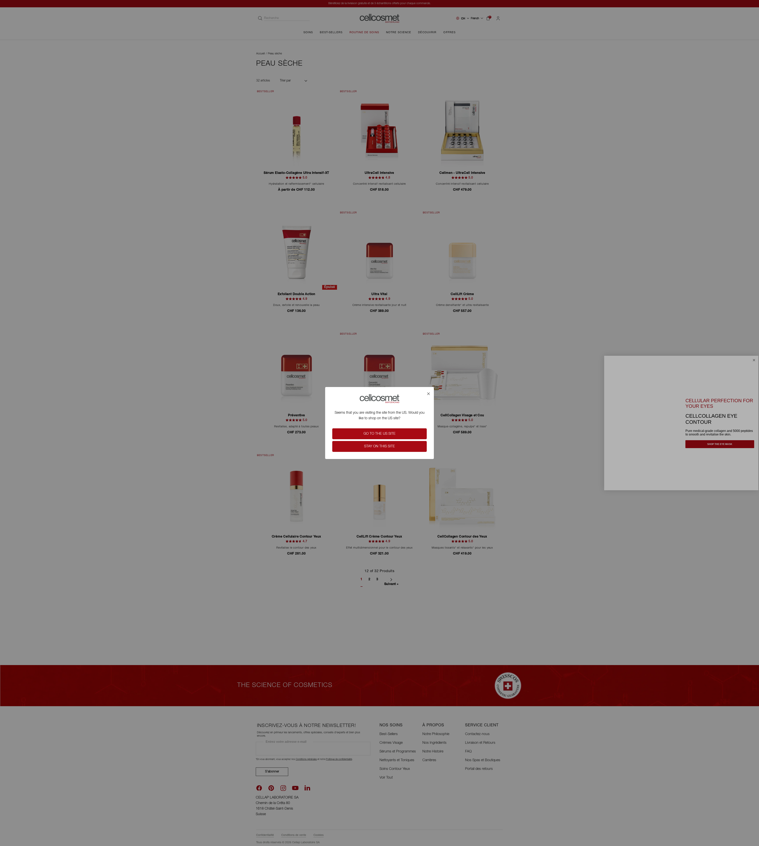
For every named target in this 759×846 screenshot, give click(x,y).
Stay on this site (379, 446)
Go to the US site (379, 434)
